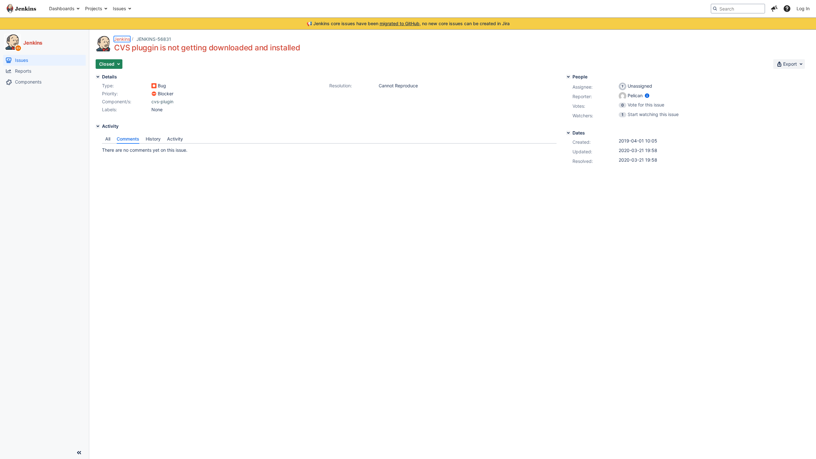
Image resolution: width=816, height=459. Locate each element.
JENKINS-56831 (153, 39)
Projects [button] (93, 8)
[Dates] (568, 133)
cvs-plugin (162, 101)
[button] (774, 9)
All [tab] (107, 139)
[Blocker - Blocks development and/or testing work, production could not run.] (154, 93)
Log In (803, 8)
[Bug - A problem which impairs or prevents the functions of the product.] (154, 85)
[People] (568, 77)
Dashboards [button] (61, 8)
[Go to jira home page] (21, 8)
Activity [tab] (175, 139)
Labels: (109, 109)
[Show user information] (647, 95)
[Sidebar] (79, 452)
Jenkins (122, 39)
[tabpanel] (329, 148)
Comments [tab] (128, 139)
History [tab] (153, 139)
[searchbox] (738, 8)
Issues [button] (119, 8)
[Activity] (98, 126)
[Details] (98, 77)
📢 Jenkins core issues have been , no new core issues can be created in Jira (408, 23)
